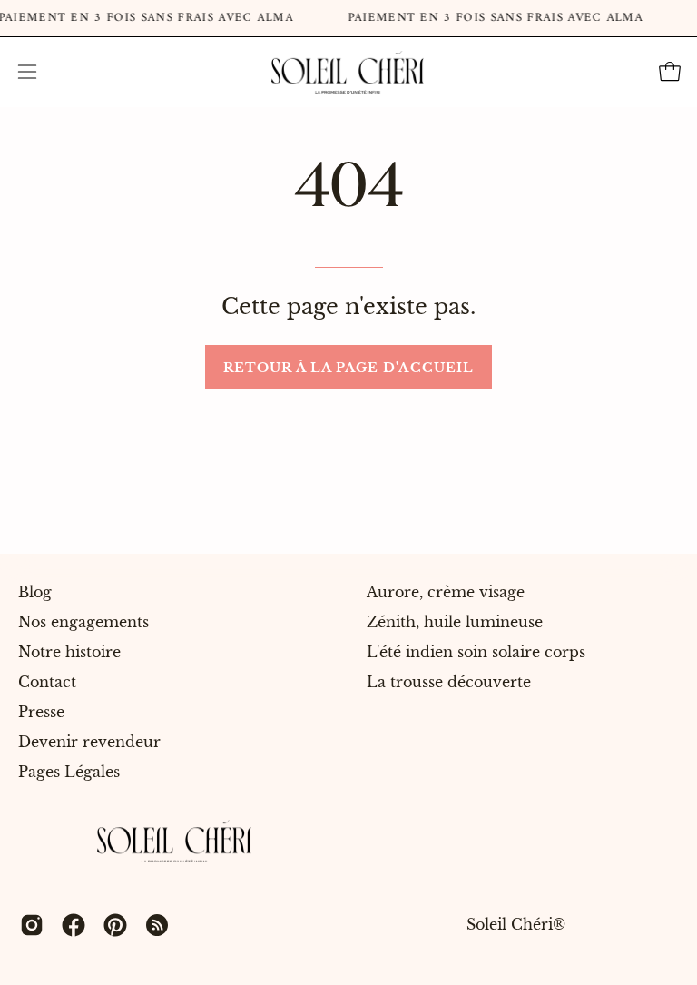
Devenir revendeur (89, 742)
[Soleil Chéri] (348, 72)
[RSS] (157, 925)
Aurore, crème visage (446, 592)
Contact (47, 682)
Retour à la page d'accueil (348, 368)
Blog (35, 592)
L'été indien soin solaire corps (476, 652)
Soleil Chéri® (515, 925)
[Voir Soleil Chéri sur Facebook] (73, 925)
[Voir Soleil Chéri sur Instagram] (31, 925)
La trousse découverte (449, 682)
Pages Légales (69, 772)
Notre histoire (69, 652)
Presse (41, 712)
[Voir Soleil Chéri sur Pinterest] (115, 925)
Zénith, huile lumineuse (455, 622)
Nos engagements (83, 622)
